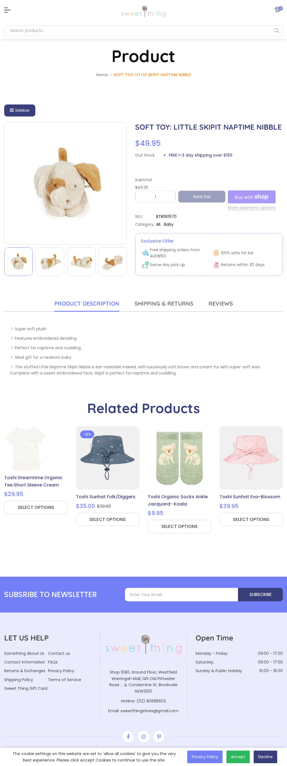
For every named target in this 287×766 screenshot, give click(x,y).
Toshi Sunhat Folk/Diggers (105, 496)
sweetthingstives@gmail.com (150, 711)
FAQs (53, 662)
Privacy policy (205, 757)
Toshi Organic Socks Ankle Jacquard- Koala (178, 500)
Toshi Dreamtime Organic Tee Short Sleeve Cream (33, 481)
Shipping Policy (18, 680)
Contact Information (24, 662)
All (158, 224)
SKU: (139, 216)
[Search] (276, 30)
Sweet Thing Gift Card (25, 688)
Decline (265, 757)
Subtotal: (143, 180)
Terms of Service (64, 680)
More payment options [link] (252, 207)
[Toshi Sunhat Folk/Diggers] (107, 458)
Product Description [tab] (86, 303)
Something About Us (24, 653)
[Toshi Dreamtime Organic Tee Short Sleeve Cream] (36, 448)
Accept (238, 757)
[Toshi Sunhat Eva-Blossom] (251, 458)
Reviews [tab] (221, 303)
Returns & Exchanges (24, 671)
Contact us (59, 653)
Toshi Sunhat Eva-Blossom (249, 496)
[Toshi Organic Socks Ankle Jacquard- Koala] (179, 458)
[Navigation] (6, 10)
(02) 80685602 (151, 701)
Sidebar (22, 110)
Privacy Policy (61, 671)
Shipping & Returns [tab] (164, 303)
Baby (168, 224)
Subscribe (260, 594)
